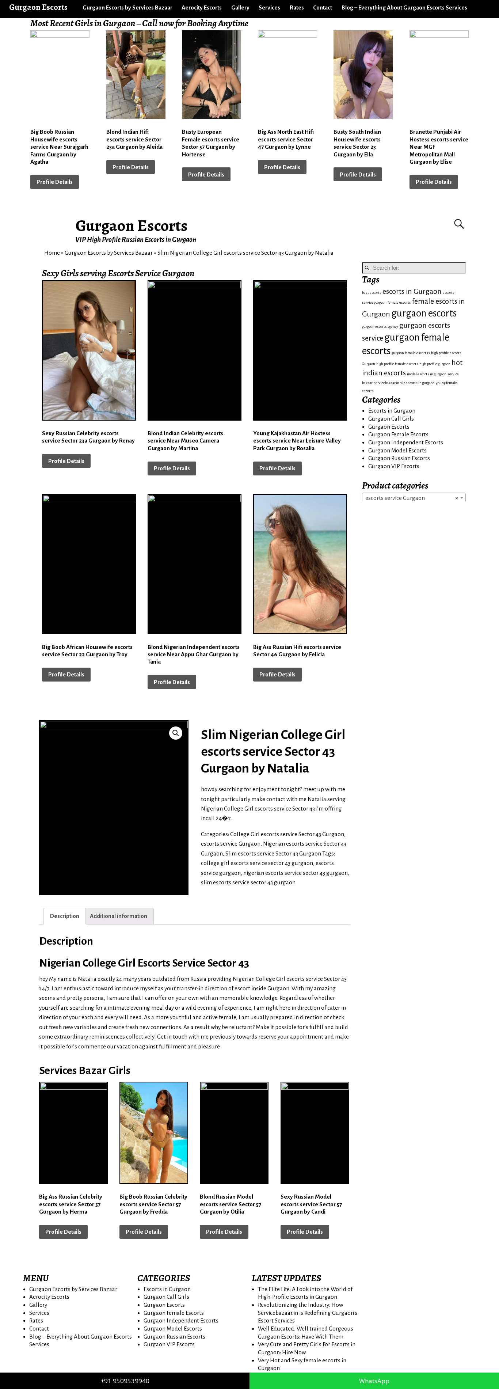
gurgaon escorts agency (380, 327)
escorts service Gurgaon (230, 843)
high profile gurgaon (434, 364)
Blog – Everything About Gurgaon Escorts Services (404, 7)
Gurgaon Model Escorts (397, 450)
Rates (297, 7)
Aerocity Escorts (202, 7)
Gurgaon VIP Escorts (393, 466)
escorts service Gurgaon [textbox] (411, 498)
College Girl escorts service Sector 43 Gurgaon (287, 834)
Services (269, 7)
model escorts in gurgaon (426, 374)
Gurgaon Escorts (132, 225)
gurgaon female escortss (411, 353)
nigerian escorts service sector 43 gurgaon (295, 873)
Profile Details (55, 182)
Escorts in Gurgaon (391, 410)
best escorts (371, 293)
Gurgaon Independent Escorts (405, 442)
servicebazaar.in (386, 383)
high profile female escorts (397, 364)
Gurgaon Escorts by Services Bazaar (127, 7)
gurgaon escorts (424, 313)
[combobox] (414, 498)
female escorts (399, 302)
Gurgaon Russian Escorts (399, 458)
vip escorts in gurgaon (417, 383)
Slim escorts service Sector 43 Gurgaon (273, 853)
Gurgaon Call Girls (391, 418)
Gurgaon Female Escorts (398, 434)
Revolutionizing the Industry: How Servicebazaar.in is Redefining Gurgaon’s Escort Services (307, 1313)
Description (64, 916)
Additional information (118, 916)
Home (52, 253)
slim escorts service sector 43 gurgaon (248, 882)
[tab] (64, 916)
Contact (322, 7)
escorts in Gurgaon (412, 291)
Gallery (240, 7)
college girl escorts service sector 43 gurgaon (257, 863)
